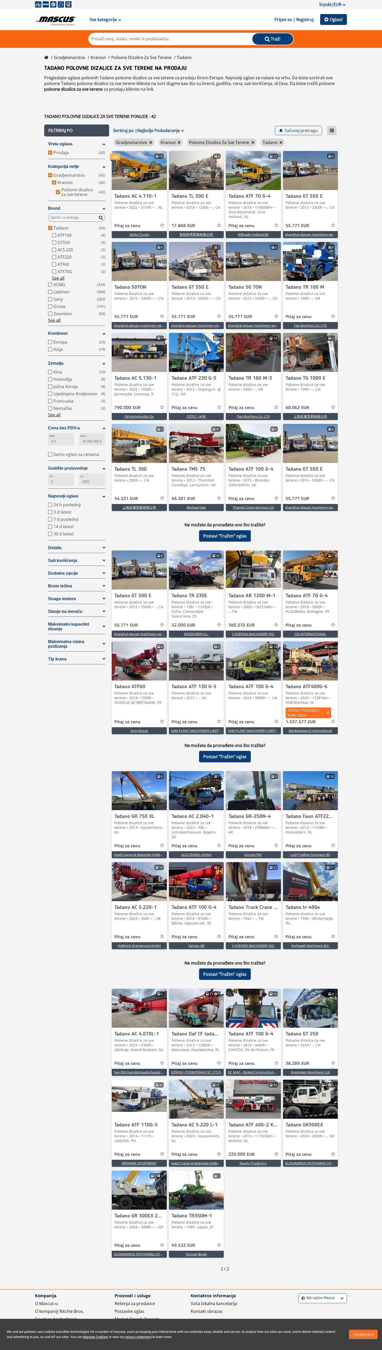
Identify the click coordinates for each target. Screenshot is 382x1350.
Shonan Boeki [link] (196, 1254)
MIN (51, 436)
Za (81, 476)
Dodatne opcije (63, 573)
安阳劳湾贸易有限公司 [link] (196, 234)
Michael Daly (196, 507)
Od (51, 476)
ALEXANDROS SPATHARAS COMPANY (314, 1163)
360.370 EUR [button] (241, 625)
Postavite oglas (129, 1311)
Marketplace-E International (310, 730)
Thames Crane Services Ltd (253, 507)
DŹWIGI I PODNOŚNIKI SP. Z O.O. (196, 1072)
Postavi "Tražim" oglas (225, 536)
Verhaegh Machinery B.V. (310, 945)
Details (55, 548)
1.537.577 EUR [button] (301, 722)
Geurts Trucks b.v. (253, 1163)
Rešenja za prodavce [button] (135, 1303)
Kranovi (98, 57)
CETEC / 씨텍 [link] (196, 416)
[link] (139, 170)
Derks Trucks (139, 234)
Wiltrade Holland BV (253, 234)
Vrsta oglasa (60, 144)
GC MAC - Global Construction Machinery (259, 1072)
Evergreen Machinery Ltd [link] (310, 1072)
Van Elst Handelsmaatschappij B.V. (140, 1072)
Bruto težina (60, 586)
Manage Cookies (95, 1337)
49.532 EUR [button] (183, 1245)
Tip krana (57, 659)
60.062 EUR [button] (297, 407)
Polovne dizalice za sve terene (141, 57)
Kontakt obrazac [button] (207, 1311)
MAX (83, 436)
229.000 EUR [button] (241, 1154)
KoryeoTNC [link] (253, 854)
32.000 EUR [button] (183, 625)
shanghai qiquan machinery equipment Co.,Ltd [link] (321, 234)
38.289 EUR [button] (297, 1063)
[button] (76, 130)
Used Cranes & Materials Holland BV (141, 854)
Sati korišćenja (62, 560)
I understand (363, 1334)
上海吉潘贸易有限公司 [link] (310, 416)
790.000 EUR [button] (127, 407)
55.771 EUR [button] (297, 226)
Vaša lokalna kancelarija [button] (214, 1303)
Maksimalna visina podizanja (66, 643)
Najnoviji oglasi (63, 496)
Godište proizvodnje (68, 468)
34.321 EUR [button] (126, 498)
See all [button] (58, 278)
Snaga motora (62, 599)
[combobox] (302, 1298)
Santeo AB (196, 945)
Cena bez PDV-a (64, 428)
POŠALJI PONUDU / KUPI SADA (304, 713)
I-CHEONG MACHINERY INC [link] (253, 634)
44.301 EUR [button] (183, 498)
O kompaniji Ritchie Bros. (59, 1311)
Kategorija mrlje (63, 166)
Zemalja (55, 363)
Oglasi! (336, 19)
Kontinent (58, 333)
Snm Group (139, 730)
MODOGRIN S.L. (196, 634)
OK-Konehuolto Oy (139, 416)
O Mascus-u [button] (46, 1303)
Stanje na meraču (65, 611)
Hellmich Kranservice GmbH (139, 945)
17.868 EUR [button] (183, 226)
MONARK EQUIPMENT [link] (139, 1163)
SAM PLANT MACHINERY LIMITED (197, 730)
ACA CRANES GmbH (196, 854)
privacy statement (138, 1337)
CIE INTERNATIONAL (310, 634)
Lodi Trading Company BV (310, 854)
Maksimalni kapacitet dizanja (68, 626)
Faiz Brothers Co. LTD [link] (310, 325)
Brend (54, 208)
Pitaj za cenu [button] (127, 226)
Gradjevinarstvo (69, 57)
